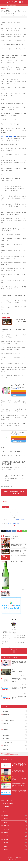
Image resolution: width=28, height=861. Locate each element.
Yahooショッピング (17, 395)
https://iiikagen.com (13, 523)
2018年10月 (14, 829)
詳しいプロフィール (8, 800)
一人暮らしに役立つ (14, 742)
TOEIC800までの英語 (14, 720)
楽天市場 (14, 393)
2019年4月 (14, 815)
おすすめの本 (14, 729)
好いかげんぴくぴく (14, 2)
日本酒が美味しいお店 (15, 717)
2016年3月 (14, 849)
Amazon (14, 390)
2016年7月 (14, 842)
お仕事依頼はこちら (8, 806)
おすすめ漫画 (15, 732)
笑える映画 (15, 726)
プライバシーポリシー (9, 857)
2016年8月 (14, 839)
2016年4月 (14, 846)
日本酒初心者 (4, 8)
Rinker (17, 388)
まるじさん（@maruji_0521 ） (9, 136)
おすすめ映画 (14, 723)
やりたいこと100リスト (9, 803)
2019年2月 (14, 822)
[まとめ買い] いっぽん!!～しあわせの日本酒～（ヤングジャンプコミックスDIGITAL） (18, 386)
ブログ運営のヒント (14, 735)
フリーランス (14, 738)
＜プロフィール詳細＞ (20, 519)
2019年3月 (14, 818)
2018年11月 (14, 825)
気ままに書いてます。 (14, 749)
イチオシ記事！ (14, 711)
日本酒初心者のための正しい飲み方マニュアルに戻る (14, 492)
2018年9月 (14, 832)
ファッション (14, 745)
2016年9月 (14, 836)
